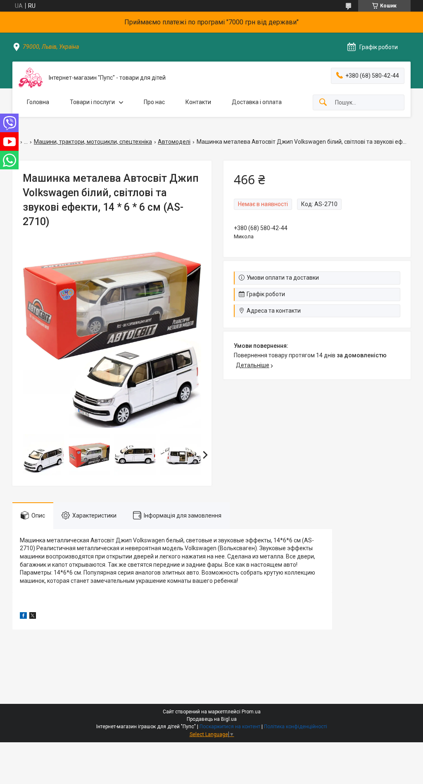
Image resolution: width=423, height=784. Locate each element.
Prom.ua (251, 712)
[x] (32, 616)
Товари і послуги (92, 102)
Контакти (198, 102)
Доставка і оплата (257, 102)
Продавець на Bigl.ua (212, 719)
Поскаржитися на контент (230, 726)
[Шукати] (323, 102)
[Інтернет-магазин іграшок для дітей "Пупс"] (31, 78)
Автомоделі (174, 141)
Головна (38, 102)
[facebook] (23, 616)
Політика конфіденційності (295, 726)
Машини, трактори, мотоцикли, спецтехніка (93, 141)
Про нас (154, 102)
